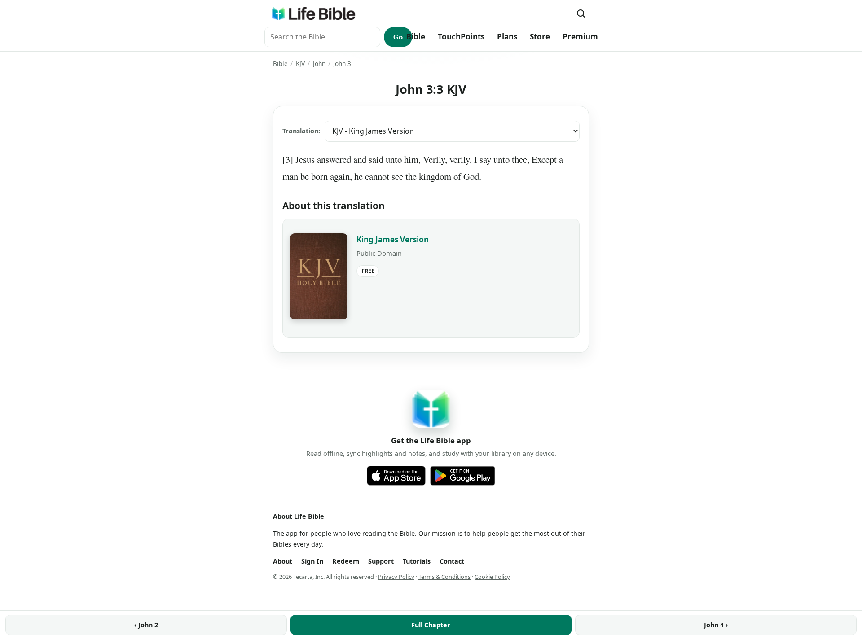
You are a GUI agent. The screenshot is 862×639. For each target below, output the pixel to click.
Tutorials (417, 561)
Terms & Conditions (444, 577)
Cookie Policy (492, 577)
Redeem (345, 561)
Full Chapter (430, 625)
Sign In (312, 561)
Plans (507, 36)
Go (398, 37)
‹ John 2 (146, 625)
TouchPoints (461, 36)
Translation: (301, 131)
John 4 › (716, 625)
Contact (452, 561)
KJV (300, 63)
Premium (580, 36)
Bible (415, 36)
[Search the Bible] (581, 13)
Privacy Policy (396, 577)
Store (540, 36)
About (282, 561)
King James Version (392, 239)
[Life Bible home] (313, 13)
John (319, 63)
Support (381, 561)
